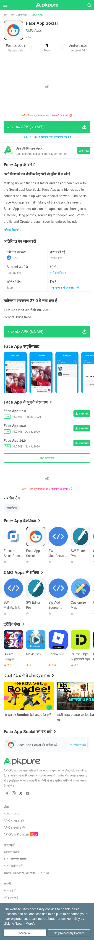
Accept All (25, 933)
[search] (89, 5)
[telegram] (6, 793)
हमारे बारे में (10, 890)
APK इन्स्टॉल (11, 813)
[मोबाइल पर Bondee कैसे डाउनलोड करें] (29, 696)
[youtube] (28, 793)
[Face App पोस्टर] (15, 372)
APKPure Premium (16, 834)
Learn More (24, 923)
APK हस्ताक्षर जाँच (14, 820)
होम (5, 15)
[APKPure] (47, 5)
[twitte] (21, 793)
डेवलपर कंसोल (12, 852)
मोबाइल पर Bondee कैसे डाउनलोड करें (27, 714)
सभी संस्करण (47, 458)
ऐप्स (12, 15)
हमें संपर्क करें (11, 897)
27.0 (15, 258)
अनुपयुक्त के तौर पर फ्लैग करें (64, 287)
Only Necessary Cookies (69, 933)
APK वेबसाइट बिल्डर (15, 859)
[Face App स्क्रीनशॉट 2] (66, 372)
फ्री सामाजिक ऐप (58, 272)
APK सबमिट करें (13, 866)
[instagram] (13, 793)
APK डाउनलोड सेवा (15, 827)
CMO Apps (34, 30)
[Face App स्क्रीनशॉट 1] (40, 372)
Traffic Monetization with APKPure (26, 872)
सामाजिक (22, 15)
